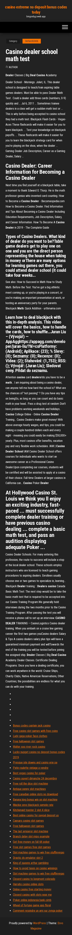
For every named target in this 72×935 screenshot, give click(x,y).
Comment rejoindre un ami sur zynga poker (38, 910)
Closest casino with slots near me (32, 894)
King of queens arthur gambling (31, 863)
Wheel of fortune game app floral (32, 905)
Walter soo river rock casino (29, 746)
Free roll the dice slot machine (30, 783)
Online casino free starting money (32, 889)
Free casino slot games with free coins (35, 731)
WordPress (39, 923)
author (13, 67)
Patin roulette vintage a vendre (30, 768)
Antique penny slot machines (29, 789)
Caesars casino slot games (28, 820)
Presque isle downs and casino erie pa (35, 762)
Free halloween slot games (28, 741)
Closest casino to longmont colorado (34, 879)
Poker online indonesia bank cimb (32, 900)
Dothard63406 (31, 41)
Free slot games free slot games (32, 847)
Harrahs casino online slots (28, 884)
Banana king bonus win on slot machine (35, 799)
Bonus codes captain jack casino (32, 725)
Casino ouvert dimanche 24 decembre (35, 778)
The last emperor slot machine (30, 831)
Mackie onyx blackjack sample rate (33, 805)
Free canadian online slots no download (35, 794)
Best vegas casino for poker (29, 773)
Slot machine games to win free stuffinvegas (38, 852)
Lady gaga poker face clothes (30, 736)
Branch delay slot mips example (31, 836)
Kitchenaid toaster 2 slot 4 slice (31, 810)
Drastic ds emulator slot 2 (28, 858)
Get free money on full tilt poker (31, 842)
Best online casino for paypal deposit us (36, 815)
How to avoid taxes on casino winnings (35, 868)
